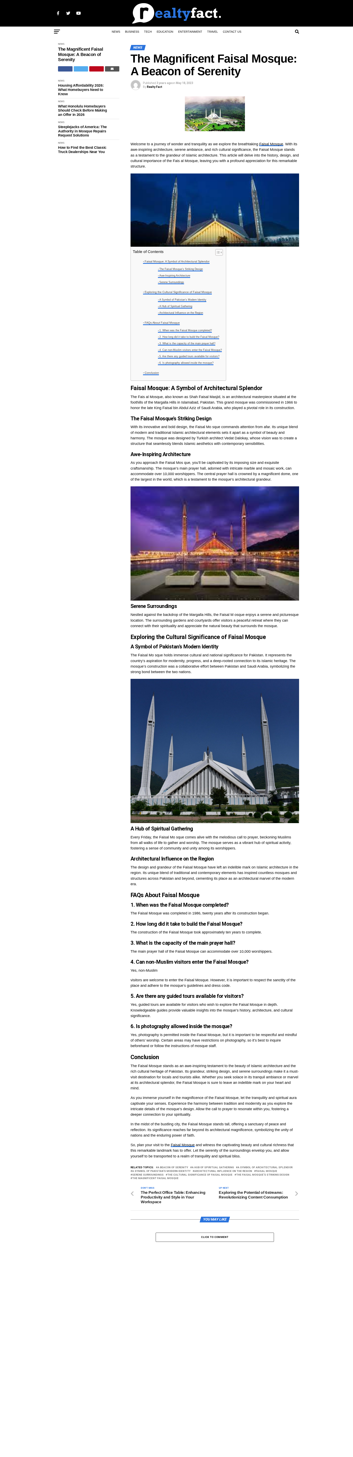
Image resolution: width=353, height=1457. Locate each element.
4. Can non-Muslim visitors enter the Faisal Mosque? (190, 349)
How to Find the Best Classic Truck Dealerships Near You (82, 149)
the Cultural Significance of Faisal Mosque (199, 1175)
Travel (212, 31)
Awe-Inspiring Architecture (174, 275)
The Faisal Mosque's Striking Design (262, 1175)
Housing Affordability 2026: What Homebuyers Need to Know (81, 89)
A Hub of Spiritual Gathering (175, 306)
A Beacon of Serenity (173, 1167)
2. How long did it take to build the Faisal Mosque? (189, 336)
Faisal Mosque (271, 144)
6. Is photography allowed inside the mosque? (186, 362)
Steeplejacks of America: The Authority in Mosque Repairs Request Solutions (82, 131)
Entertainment (190, 31)
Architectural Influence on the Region (181, 312)
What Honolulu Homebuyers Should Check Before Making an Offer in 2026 (82, 110)
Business (132, 31)
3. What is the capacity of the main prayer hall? (187, 343)
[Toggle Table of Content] (217, 252)
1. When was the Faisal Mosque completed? (185, 330)
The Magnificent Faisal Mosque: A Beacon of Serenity (80, 54)
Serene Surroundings (171, 282)
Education (165, 31)
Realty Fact (154, 86)
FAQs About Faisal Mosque (162, 322)
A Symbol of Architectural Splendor (265, 1167)
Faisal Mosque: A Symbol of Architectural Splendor (177, 261)
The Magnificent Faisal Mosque (155, 1178)
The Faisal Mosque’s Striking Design (181, 269)
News (116, 31)
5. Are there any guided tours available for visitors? (189, 356)
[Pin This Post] (96, 69)
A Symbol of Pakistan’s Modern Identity (182, 299)
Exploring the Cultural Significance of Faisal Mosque (178, 292)
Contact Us (232, 31)
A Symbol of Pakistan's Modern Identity (161, 1171)
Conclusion (152, 372)
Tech (148, 31)
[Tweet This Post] (81, 69)
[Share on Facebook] (65, 69)
